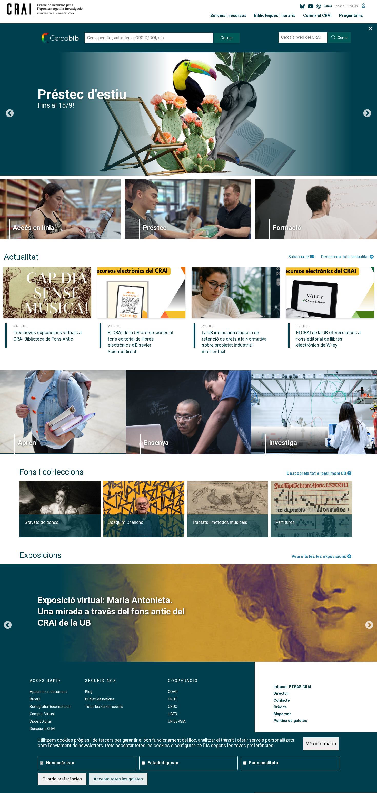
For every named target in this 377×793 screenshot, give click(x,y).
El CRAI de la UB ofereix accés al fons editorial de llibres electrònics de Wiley (328, 339)
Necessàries (60, 762)
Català (327, 6)
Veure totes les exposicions (319, 556)
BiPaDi (35, 699)
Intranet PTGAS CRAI (292, 687)
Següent (367, 113)
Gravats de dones (41, 522)
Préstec (155, 227)
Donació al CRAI (42, 729)
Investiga (283, 443)
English (353, 6)
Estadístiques (163, 762)
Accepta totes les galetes (118, 778)
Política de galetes (290, 721)
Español (339, 6)
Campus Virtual (42, 714)
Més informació (321, 743)
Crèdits (280, 707)
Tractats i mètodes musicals (219, 522)
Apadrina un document (48, 692)
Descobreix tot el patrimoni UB (317, 473)
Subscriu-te (299, 256)
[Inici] (46, 9)
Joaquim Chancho (125, 522)
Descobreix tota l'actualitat (345, 256)
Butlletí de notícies (100, 699)
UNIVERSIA (177, 721)
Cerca (343, 37)
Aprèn (27, 443)
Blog (88, 692)
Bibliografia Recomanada (50, 706)
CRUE (172, 699)
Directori (281, 693)
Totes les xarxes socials (104, 706)
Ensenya (156, 443)
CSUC (172, 706)
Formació (287, 227)
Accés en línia (33, 227)
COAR (173, 692)
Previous (9, 113)
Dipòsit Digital (41, 721)
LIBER (172, 714)
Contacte (282, 700)
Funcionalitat (264, 762)
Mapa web (283, 714)
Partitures (285, 522)
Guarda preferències (62, 778)
